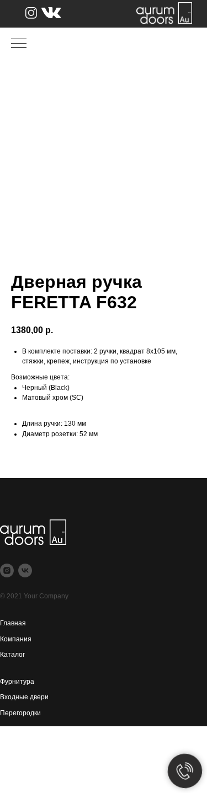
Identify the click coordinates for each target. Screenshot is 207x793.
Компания (15, 639)
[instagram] (7, 570)
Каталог (12, 654)
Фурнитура (17, 681)
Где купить (16, 740)
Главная (13, 623)
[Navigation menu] (18, 44)
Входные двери (24, 697)
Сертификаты (22, 755)
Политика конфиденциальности (50, 771)
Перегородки (20, 713)
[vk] (25, 570)
